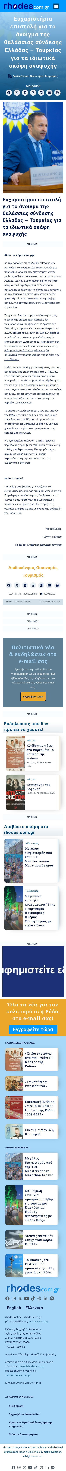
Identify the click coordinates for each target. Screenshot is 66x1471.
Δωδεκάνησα (21, 76)
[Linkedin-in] (45, 1298)
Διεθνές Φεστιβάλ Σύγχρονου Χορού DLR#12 (39, 1240)
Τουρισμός (51, 76)
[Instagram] (14, 1298)
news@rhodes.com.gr (32, 1366)
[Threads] (39, 1298)
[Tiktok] (33, 1298)
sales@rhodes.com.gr (18, 1375)
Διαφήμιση (16, 1406)
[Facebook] (7, 1298)
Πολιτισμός (32, 890)
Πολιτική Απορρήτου (23, 1434)
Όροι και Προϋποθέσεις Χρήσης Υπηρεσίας (30, 1424)
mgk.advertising (38, 1321)
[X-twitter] (20, 1298)
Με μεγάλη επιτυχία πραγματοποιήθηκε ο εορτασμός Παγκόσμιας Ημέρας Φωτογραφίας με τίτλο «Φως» (40, 910)
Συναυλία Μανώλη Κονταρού (39, 1132)
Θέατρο (31, 740)
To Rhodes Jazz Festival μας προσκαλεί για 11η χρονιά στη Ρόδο (39, 1266)
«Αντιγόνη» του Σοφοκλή (38, 787)
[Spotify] (52, 1298)
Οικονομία (36, 76)
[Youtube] (26, 1298)
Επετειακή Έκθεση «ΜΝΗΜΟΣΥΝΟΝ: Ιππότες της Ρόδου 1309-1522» (40, 1108)
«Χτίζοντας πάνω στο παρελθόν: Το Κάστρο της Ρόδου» (40, 752)
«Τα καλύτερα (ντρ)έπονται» (36, 1084)
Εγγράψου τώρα (33, 696)
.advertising (52, 1451)
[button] (56, 6)
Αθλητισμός (32, 843)
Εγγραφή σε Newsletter (24, 1414)
